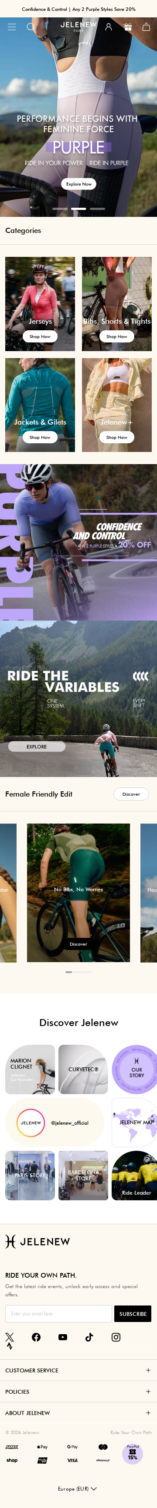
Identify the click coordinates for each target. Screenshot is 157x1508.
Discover (131, 794)
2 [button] (78, 209)
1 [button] (60, 209)
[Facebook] (36, 1337)
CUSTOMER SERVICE (31, 1370)
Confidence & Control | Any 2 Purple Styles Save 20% (79, 9)
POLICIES (17, 1391)
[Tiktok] (89, 1337)
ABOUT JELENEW (27, 1412)
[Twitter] (9, 1337)
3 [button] (97, 209)
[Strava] (9, 1346)
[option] (78, 108)
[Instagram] (116, 1337)
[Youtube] (62, 1337)
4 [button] (88, 972)
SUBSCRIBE (133, 1314)
